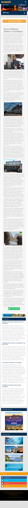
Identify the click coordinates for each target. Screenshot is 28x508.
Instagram (7, 486)
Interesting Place (13, 21)
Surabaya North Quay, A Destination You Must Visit (13, 343)
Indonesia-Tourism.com (21, 492)
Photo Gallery (15, 308)
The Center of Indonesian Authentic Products (15, 497)
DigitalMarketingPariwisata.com (14, 494)
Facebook (7, 477)
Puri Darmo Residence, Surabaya (11, 362)
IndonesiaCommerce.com (13, 493)
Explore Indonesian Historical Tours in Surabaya (13, 322)
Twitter (6, 480)
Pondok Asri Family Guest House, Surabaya (11, 385)
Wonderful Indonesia (14, 495)
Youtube (6, 483)
